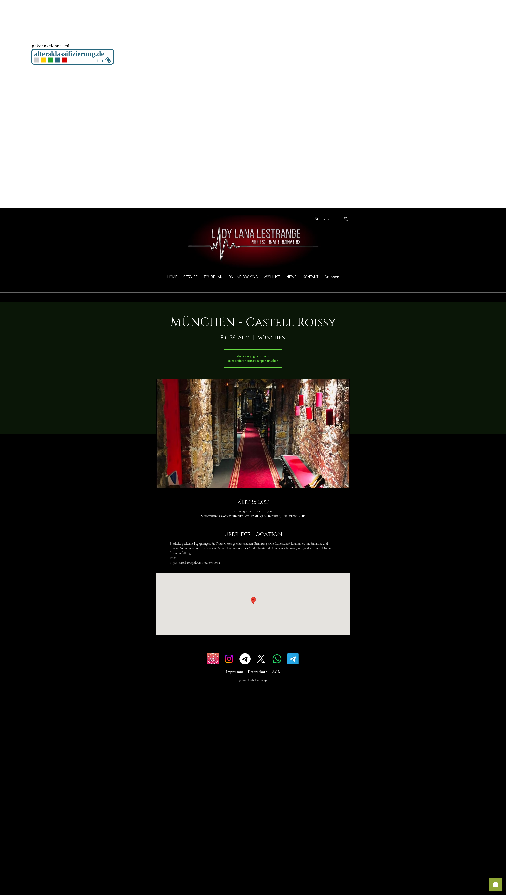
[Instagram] (229, 658)
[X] (261, 658)
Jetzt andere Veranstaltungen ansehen (253, 361)
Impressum (234, 671)
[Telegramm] (245, 658)
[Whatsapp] (277, 658)
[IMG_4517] (213, 658)
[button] (346, 218)
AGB (276, 671)
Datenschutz (257, 671)
